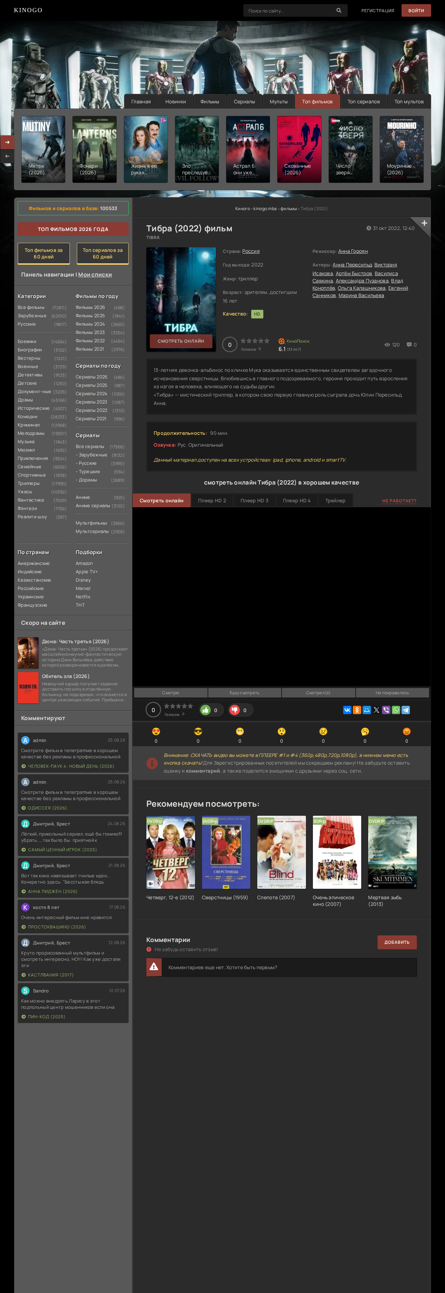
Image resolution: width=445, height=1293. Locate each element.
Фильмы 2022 (89, 340)
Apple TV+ (87, 571)
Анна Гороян (353, 251)
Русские (27, 324)
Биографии (30, 349)
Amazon (84, 563)
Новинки (175, 101)
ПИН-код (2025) (47, 1017)
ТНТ (80, 605)
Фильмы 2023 (89, 332)
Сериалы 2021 (89, 418)
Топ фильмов (317, 101)
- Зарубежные (89, 455)
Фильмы (210, 101)
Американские (31, 563)
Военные (28, 366)
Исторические (31, 408)
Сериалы (244, 101)
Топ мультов (409, 101)
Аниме (83, 497)
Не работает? (399, 501)
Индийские (30, 571)
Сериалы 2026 (89, 377)
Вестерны (29, 358)
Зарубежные (31, 315)
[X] (376, 710)
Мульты (279, 101)
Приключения (31, 458)
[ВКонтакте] (347, 710)
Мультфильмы (89, 523)
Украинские (31, 596)
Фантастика (31, 500)
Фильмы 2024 (89, 324)
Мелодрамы (31, 433)
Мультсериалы (89, 531)
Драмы (25, 400)
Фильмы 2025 (89, 315)
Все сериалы (89, 446)
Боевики (27, 341)
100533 (109, 208)
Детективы (30, 375)
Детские (27, 383)
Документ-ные (31, 391)
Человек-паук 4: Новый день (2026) (71, 766)
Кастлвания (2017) (51, 975)
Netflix (83, 596)
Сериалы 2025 (89, 385)
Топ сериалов (364, 101)
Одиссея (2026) (47, 808)
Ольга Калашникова (362, 288)
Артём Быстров (354, 273)
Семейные (29, 466)
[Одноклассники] (357, 710)
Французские (31, 605)
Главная (141, 101)
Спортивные (31, 475)
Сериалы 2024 (89, 393)
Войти (416, 11)
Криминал (29, 425)
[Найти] (339, 10)
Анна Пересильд (352, 264)
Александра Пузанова (362, 280)
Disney (83, 580)
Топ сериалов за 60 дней (103, 253)
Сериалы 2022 (89, 410)
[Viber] (386, 710)
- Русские (86, 463)
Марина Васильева (361, 295)
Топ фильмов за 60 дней (44, 253)
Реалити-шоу (31, 516)
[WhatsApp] (396, 710)
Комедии (27, 416)
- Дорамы (86, 480)
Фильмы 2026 (89, 307)
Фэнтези (27, 508)
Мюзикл (26, 450)
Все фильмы (31, 307)
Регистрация (378, 11)
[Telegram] (406, 710)
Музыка (26, 441)
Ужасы (25, 491)
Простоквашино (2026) (57, 927)
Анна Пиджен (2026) (53, 891)
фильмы (289, 208)
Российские (31, 588)
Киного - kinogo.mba (256, 208)
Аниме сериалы (89, 505)
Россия (251, 251)
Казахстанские (31, 580)
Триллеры (29, 483)
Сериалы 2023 (89, 402)
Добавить (397, 942)
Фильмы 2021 (89, 349)
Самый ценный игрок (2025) (62, 850)
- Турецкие (88, 471)
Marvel (83, 588)
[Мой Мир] (367, 710)
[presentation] (7, 156)
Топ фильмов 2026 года (73, 229)
